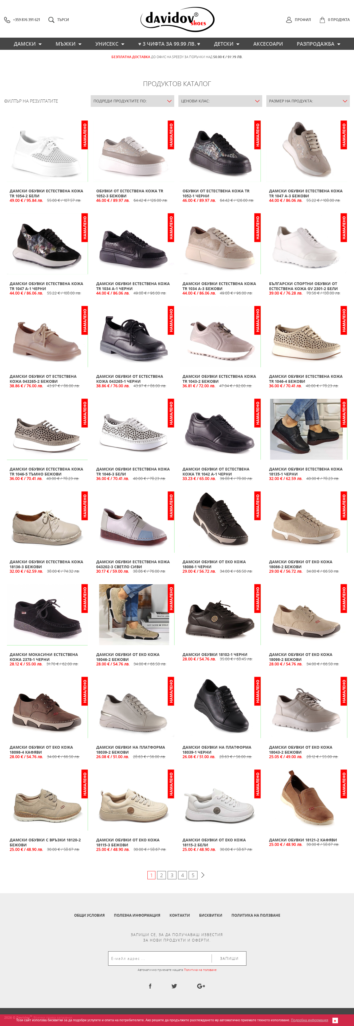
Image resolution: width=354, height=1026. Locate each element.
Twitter (174, 986)
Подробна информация (309, 1019)
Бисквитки (210, 915)
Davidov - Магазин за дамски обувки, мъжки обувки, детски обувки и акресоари (177, 19)
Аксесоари (268, 43)
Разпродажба (315, 43)
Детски (223, 43)
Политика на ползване (255, 915)
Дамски (25, 43)
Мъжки (66, 43)
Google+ (201, 986)
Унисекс (106, 43)
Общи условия (89, 915)
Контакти (180, 915)
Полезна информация (137, 915)
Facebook (150, 986)
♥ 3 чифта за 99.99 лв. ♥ (169, 43)
